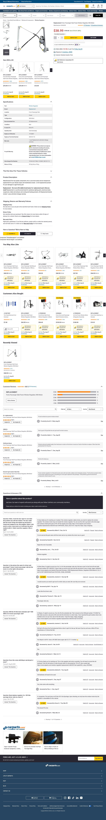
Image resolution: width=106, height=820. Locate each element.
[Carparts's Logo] (11, 6)
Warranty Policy (28, 223)
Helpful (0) (7, 422)
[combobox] (10, 15)
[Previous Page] (44, 486)
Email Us (28, 233)
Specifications (8, 102)
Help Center (46, 233)
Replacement (32, 109)
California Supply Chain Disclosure (57, 806)
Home (4, 20)
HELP (4, 781)
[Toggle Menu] (4, 6)
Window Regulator (33, 106)
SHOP (4, 770)
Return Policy (26, 216)
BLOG (4, 786)
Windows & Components (28, 20)
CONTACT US (6, 791)
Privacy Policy (32, 806)
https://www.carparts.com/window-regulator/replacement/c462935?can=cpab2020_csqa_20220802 (64, 665)
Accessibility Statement (72, 806)
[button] (9, 280)
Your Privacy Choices (98, 806)
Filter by (63, 409)
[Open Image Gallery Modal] (31, 39)
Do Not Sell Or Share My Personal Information (53, 808)
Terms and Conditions (42, 806)
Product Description (10, 177)
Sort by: (85, 512)
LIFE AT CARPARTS (8, 775)
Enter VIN (98, 15)
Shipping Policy (46, 207)
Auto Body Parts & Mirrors (14, 20)
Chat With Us (12, 233)
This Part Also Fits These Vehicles (15, 171)
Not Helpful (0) (16, 422)
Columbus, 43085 (67, 52)
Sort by (85, 409)
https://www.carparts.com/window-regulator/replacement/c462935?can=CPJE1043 (60, 618)
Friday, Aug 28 (78, 49)
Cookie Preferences (84, 806)
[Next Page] (61, 486)
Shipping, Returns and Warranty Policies (17, 201)
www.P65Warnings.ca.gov (38, 157)
